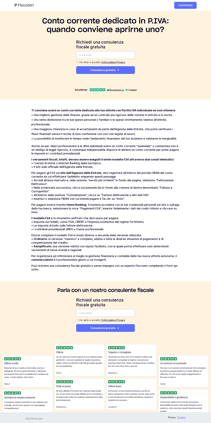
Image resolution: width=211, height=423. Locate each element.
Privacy (172, 417)
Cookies (181, 417)
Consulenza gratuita (103, 70)
